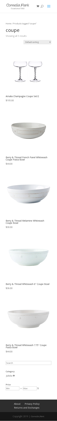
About (17, 403)
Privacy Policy (32, 403)
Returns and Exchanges (26, 407)
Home (8, 23)
